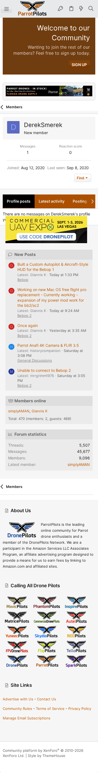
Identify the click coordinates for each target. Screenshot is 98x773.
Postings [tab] (81, 201)
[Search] (91, 8)
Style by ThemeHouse (46, 755)
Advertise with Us (18, 699)
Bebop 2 (24, 315)
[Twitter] (29, 762)
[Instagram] (13, 762)
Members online (30, 401)
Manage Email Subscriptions (26, 718)
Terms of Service (50, 708)
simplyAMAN (18, 411)
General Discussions (34, 360)
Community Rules (17, 708)
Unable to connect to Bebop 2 (44, 370)
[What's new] (81, 8)
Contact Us (46, 699)
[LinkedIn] (21, 762)
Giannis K (39, 411)
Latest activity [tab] (52, 201)
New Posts (25, 254)
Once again (27, 325)
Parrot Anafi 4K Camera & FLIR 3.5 (48, 345)
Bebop (22, 279)
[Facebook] (5, 762)
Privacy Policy (79, 708)
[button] (6, 8)
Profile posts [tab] (18, 201)
